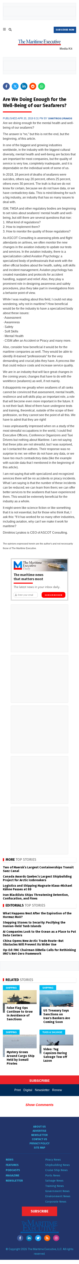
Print (17, 1090)
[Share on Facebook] (6, 86)
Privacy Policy (39, 1143)
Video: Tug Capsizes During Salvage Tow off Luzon (55, 1054)
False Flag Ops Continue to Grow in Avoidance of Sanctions (20, 1013)
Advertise (39, 1131)
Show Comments (39, 1105)
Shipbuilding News (57, 1165)
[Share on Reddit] (32, 86)
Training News (54, 1186)
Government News (57, 1191)
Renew (57, 1090)
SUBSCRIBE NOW (65, 29)
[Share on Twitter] (15, 86)
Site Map (39, 1147)
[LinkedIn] (29, 1238)
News (9, 1159)
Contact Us (39, 1139)
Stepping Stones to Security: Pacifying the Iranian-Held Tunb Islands (34, 924)
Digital (27, 1090)
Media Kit (66, 48)
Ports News (52, 1175)
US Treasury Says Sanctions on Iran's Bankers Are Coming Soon (56, 1016)
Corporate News (55, 1201)
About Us (39, 1126)
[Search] (10, 30)
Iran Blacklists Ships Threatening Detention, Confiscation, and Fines (36, 896)
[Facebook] (20, 1238)
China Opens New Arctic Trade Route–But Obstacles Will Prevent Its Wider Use (33, 942)
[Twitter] (38, 1238)
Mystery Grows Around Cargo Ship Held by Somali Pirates (21, 1057)
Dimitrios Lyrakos (60, 118)
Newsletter (42, 1090)
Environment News (57, 1196)
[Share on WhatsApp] (41, 86)
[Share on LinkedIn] (24, 86)
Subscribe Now (53, 595)
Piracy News (53, 1159)
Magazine (12, 1175)
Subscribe (39, 1211)
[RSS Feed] (47, 1238)
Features (12, 1165)
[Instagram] (56, 1238)
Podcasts (13, 1170)
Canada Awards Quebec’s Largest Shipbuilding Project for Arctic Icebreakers (37, 878)
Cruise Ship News (56, 1170)
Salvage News (54, 1180)
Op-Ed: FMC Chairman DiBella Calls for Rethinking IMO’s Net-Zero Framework (39, 951)
